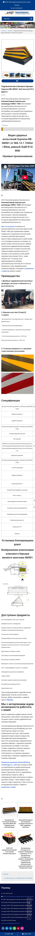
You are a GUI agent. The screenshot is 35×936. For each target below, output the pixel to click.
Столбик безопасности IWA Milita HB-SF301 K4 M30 (19, 878)
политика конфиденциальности (10, 923)
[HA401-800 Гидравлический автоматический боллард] (3, 928)
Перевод (7, 18)
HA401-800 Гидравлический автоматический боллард (18, 896)
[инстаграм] (22, 928)
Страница (4, 874)
